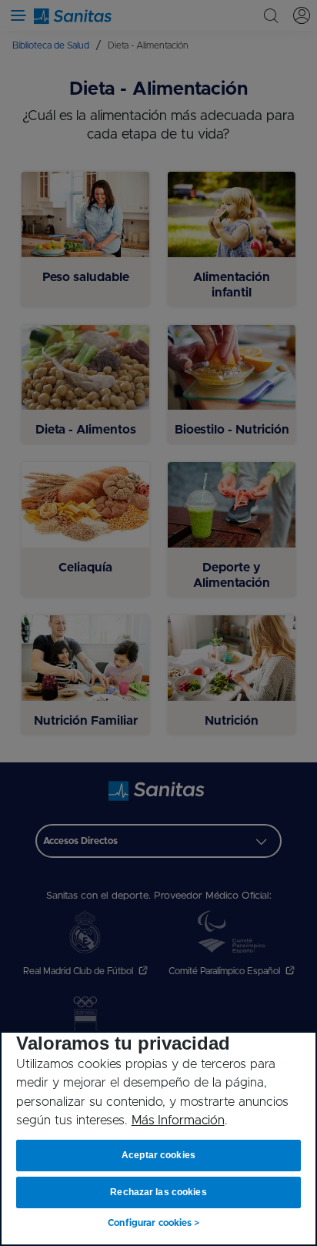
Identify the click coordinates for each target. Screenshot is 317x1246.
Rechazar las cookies (158, 1192)
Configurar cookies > (153, 1223)
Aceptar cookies (158, 1155)
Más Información (178, 1120)
